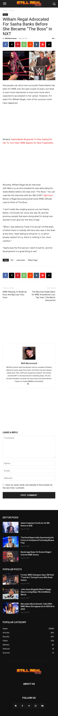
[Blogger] (15, 705)
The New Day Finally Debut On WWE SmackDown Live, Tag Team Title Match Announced (43, 296)
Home (5, 10)
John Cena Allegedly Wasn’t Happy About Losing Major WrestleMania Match (36, 592)
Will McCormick (11, 38)
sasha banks (20, 260)
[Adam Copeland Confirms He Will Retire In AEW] (10, 527)
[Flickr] (29, 705)
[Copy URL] (49, 44)
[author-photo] (29, 359)
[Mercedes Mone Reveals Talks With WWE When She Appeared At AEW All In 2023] (10, 608)
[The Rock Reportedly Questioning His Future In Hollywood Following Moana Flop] (10, 541)
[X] (11, 44)
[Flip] (42, 44)
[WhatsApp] (24, 44)
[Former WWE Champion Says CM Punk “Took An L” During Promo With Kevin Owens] (10, 579)
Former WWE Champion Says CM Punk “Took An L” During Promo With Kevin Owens (37, 577)
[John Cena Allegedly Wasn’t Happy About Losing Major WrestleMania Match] (10, 593)
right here (48, 195)
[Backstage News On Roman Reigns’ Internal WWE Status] (10, 556)
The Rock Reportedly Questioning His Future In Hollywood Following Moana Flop (37, 540)
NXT (12, 260)
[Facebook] (5, 44)
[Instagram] (35, 705)
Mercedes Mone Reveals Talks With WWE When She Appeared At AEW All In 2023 (37, 606)
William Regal (32, 260)
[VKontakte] (42, 705)
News (12, 10)
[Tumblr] (36, 44)
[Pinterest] (18, 44)
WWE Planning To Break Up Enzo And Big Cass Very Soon (15, 295)
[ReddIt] (30, 44)
